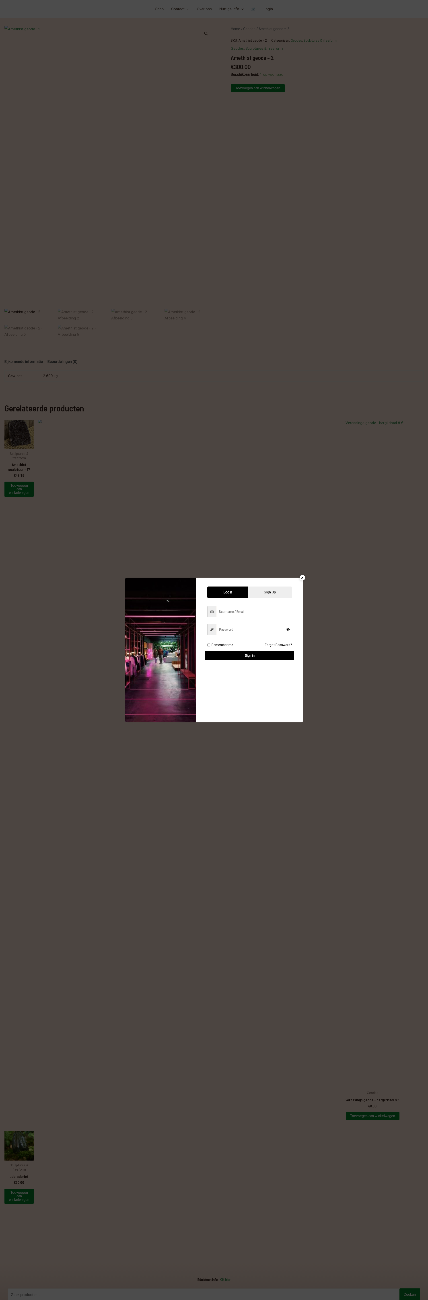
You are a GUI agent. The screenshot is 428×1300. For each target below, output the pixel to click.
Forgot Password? (278, 645)
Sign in (250, 656)
